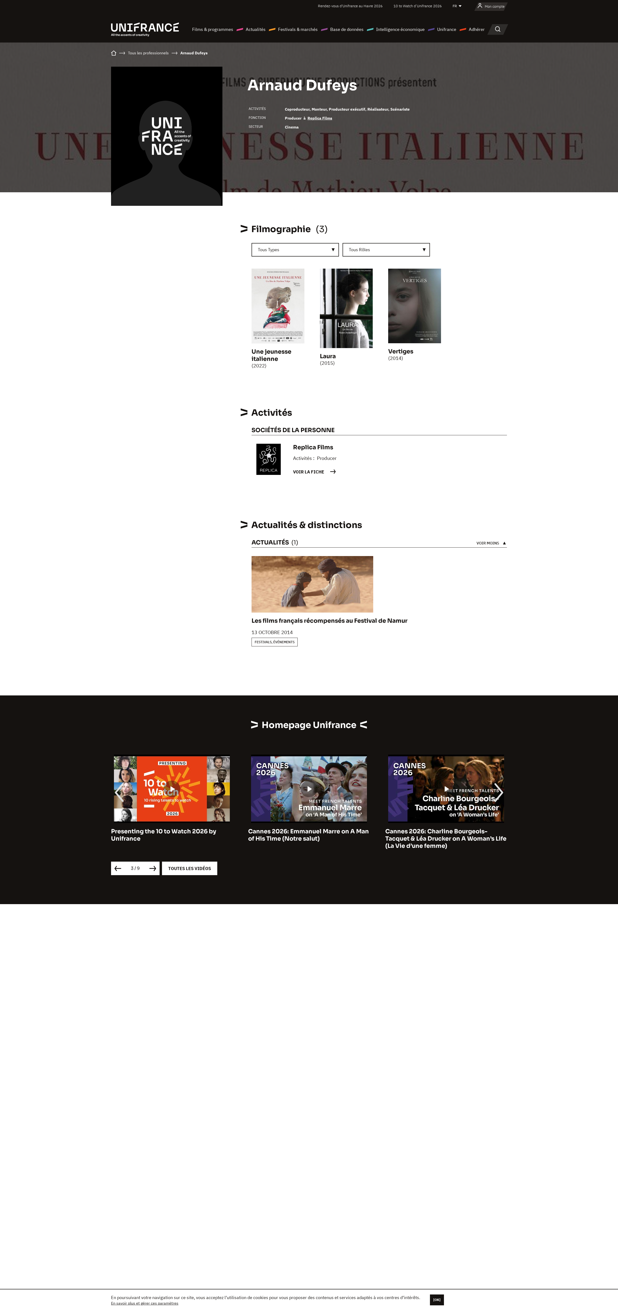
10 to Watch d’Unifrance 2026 (417, 6)
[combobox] (295, 250)
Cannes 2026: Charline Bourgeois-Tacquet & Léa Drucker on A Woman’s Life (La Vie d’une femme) (308, 839)
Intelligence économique (400, 29)
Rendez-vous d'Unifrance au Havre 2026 (350, 6)
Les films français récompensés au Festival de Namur (329, 620)
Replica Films (320, 118)
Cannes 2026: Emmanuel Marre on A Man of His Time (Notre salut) (171, 835)
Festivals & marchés (298, 29)
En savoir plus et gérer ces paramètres (144, 1303)
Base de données (347, 29)
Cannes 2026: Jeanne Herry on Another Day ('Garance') (443, 835)
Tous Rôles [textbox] (359, 249)
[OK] (437, 1300)
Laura (328, 356)
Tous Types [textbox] (268, 249)
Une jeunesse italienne (271, 355)
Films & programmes (212, 29)
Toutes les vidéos (189, 868)
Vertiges (400, 351)
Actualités (256, 29)
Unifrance (446, 29)
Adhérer (477, 29)
